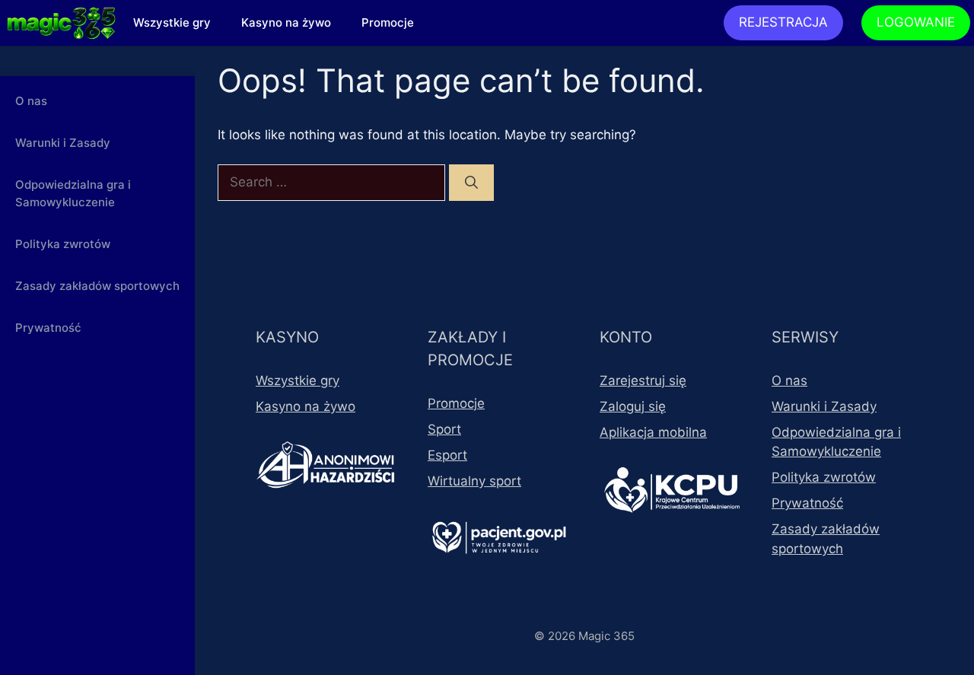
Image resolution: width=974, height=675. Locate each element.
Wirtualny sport (474, 481)
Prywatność (48, 327)
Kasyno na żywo (286, 22)
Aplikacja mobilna (653, 432)
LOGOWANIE (916, 22)
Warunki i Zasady (62, 142)
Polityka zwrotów (62, 244)
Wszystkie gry (172, 22)
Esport (447, 455)
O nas (31, 101)
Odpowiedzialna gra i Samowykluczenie (73, 193)
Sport (444, 429)
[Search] (471, 182)
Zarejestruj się (643, 380)
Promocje (387, 22)
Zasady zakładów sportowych (97, 286)
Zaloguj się (633, 406)
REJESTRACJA (783, 22)
